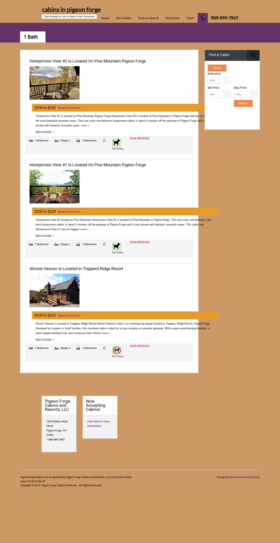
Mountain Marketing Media (244, 477)
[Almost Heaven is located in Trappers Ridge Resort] (55, 290)
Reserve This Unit (69, 108)
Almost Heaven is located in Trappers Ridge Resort (76, 268)
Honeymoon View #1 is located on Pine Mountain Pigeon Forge (88, 164)
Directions (173, 18)
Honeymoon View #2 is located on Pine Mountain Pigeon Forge (88, 61)
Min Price (213, 87)
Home (105, 18)
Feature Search (148, 18)
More (190, 18)
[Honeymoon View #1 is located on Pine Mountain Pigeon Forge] (55, 186)
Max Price (240, 87)
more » (85, 125)
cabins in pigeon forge (71, 9)
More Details (44, 132)
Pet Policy (117, 148)
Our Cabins (123, 18)
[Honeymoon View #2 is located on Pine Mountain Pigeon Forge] (55, 83)
